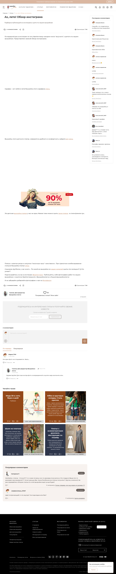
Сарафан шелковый (97, 121)
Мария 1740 (12, 354)
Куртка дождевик (79, 498)
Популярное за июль (63, 527)
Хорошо (93, 569)
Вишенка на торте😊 (97, 62)
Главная (5, 13)
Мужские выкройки (16, 529)
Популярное (13, 534)
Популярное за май (63, 534)
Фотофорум (47, 280)
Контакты (12, 557)
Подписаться (55, 316)
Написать (102, 526)
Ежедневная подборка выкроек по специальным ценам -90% (55, 1)
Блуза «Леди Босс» (96, 41)
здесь (47, 89)
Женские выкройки (16, 526)
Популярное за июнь (61, 531)
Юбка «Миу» (95, 52)
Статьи (11, 13)
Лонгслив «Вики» (96, 30)
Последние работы (63, 525)
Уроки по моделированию (38, 528)
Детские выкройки (15, 532)
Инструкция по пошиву (40, 534)
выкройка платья (20, 213)
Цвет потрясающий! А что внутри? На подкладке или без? (26, 495)
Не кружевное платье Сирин (99, 135)
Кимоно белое (95, 84)
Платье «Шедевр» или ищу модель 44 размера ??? (70, 485)
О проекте (36, 525)
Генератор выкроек (16, 539)
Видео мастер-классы (16, 542)
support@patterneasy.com (91, 556)
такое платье (63, 213)
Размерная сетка (22, 557)
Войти (110, 1)
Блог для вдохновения (39, 537)
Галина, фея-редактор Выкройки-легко (23, 370)
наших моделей (57, 269)
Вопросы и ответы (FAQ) (37, 557)
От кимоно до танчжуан (97, 73)
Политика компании (15, 571)
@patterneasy (38, 275)
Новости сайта (37, 532)
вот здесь (69, 139)
